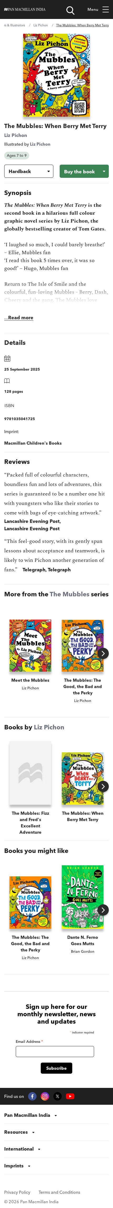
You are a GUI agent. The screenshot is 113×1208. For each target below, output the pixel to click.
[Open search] (70, 10)
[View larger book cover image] (56, 75)
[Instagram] (45, 1096)
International (19, 1149)
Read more (20, 318)
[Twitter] (57, 1096)
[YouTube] (70, 1096)
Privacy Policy (17, 1192)
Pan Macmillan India (27, 1115)
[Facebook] (32, 1096)
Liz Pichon (40, 25)
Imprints (14, 1166)
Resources (16, 1132)
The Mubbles (69, 594)
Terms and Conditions (59, 1192)
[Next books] (103, 653)
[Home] (24, 9)
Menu (93, 9)
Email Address (29, 1041)
